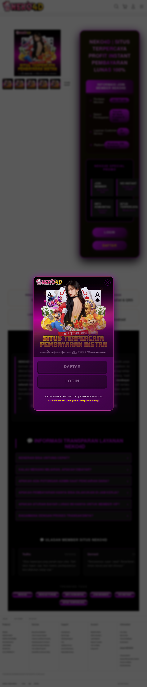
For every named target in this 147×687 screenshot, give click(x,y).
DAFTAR (72, 366)
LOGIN (72, 381)
